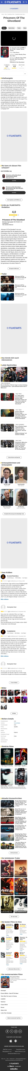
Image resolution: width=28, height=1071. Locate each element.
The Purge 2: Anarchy (7, 765)
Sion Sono (16, 52)
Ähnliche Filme (8, 746)
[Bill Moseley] (21, 497)
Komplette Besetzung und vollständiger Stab (14, 513)
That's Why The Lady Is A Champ (9, 996)
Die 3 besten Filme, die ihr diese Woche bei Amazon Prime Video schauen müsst (20, 827)
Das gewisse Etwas (14, 976)
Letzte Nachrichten (9, 365)
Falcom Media (17, 723)
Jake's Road (21, 785)
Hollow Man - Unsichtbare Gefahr (9, 785)
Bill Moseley (21, 506)
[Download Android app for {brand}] (16, 1040)
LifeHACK (3, 999)
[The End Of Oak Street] (3, 955)
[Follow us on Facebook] (8, 1031)
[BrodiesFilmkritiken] (3, 576)
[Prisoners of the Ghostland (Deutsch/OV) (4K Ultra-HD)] (3, 188)
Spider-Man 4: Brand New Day (9, 925)
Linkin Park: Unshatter (6, 1013)
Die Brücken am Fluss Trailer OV (21, 875)
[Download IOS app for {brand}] (11, 1040)
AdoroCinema (18, 1051)
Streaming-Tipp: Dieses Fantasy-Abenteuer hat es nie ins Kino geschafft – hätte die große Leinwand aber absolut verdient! (21, 837)
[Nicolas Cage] (7, 475)
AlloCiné (5, 1049)
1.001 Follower (10, 633)
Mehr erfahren (4, 599)
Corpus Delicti (4, 1004)
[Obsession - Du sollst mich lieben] (16, 939)
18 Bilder (14, 713)
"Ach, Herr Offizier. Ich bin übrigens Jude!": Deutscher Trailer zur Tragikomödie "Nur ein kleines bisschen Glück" (21, 845)
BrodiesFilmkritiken (13, 576)
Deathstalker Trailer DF (21, 893)
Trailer (4, 274)
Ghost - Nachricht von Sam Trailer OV (21, 911)
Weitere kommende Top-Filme (14, 1018)
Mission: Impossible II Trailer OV (7, 893)
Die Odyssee (23, 924)
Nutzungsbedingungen (21, 1058)
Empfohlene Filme (11, 14)
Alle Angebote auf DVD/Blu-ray (14, 199)
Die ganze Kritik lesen (14, 268)
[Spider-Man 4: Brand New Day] (3, 926)
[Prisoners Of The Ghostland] (5, 52)
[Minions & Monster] (16, 955)
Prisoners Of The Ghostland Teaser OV (20, 294)
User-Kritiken (7, 572)
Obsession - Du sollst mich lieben (23, 938)
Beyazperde (6, 1051)
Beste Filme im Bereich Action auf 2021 (17, 788)
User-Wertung (6, 64)
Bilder (4, 688)
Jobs (8, 1058)
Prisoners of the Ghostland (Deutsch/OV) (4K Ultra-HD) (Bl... (15, 187)
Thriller (12, 50)
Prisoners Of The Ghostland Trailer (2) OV (20, 286)
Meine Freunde (21, 64)
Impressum (12, 1058)
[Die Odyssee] (16, 926)
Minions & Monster (22, 953)
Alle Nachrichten (14, 852)
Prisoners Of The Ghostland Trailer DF (20, 277)
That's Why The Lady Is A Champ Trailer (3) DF (7, 875)
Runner (2, 1007)
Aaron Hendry (19, 54)
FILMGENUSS (11, 631)
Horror (22, 49)
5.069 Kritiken (18, 577)
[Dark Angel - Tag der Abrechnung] (21, 756)
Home (3, 14)
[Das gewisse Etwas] (5, 982)
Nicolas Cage (19, 57)
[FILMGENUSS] (3, 632)
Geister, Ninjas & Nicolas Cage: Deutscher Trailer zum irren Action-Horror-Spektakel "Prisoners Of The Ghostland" (21, 415)
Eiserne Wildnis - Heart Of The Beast (9, 993)
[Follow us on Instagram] (16, 1031)
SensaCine (19, 1049)
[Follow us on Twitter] (12, 1031)
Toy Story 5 (9, 937)
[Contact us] (20, 1031)
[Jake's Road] (21, 776)
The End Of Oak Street (9, 953)
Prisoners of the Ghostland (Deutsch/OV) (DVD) (13, 175)
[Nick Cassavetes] (7, 497)
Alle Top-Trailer (14, 916)
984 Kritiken (17, 633)
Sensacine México (12, 1053)
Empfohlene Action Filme (20, 14)
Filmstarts (14, 64)
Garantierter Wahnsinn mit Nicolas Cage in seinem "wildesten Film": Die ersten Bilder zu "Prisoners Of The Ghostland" (21, 446)
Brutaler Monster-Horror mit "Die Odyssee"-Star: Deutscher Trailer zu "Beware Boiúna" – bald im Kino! (21, 803)
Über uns (3, 1058)
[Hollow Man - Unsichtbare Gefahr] (7, 776)
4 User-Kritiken (14, 682)
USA (15, 721)
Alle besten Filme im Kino (14, 969)
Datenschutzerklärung (10, 1060)
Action (18, 49)
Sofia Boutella (21, 484)
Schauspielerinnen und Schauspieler (11, 464)
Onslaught (3, 990)
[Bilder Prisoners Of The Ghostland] (4, 693)
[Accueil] (13, 2)
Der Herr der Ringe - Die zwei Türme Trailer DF (7, 911)
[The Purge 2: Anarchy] (7, 756)
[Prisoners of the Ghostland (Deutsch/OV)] (3, 176)
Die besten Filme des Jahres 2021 (16, 787)
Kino (6, 14)
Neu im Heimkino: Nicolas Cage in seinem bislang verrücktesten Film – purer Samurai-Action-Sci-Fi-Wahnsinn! (14, 386)
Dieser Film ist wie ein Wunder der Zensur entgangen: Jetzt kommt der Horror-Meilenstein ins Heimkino (21, 811)
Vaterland (3, 1001)
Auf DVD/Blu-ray (6, 171)
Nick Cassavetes (19, 59)
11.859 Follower (10, 577)
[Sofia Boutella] (21, 475)
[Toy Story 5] (3, 939)
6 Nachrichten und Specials (14, 457)
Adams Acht (4, 1010)
